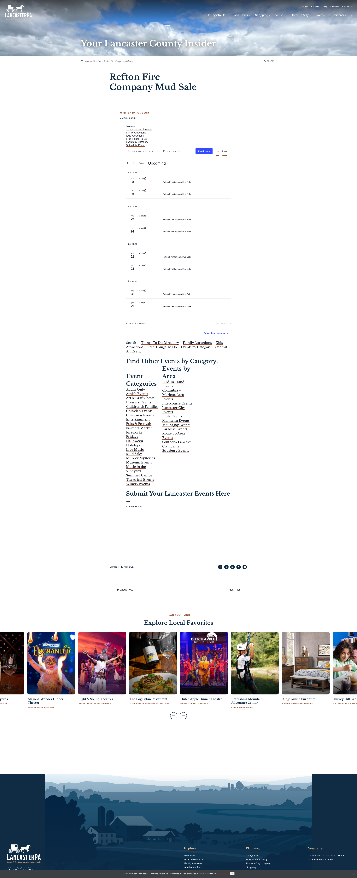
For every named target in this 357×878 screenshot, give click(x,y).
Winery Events (138, 484)
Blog (325, 6)
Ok (232, 874)
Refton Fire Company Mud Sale (177, 182)
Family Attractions (136, 132)
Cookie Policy (223, 874)
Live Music (135, 449)
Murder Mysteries (140, 458)
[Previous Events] (127, 163)
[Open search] (351, 15)
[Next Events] (133, 163)
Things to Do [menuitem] (216, 15)
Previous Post (125, 589)
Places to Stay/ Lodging (258, 863)
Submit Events (134, 506)
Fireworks (134, 432)
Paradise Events (174, 429)
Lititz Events (172, 416)
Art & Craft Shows (140, 398)
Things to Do (252, 855)
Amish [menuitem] (279, 15)
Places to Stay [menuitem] (299, 15)
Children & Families (142, 407)
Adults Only (135, 389)
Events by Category (137, 142)
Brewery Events (138, 402)
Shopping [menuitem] (261, 15)
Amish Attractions (193, 867)
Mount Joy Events (176, 425)
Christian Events (139, 411)
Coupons (315, 6)
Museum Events (139, 462)
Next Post (234, 589)
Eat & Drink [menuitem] (240, 15)
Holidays (133, 445)
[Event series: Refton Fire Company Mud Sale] (145, 178)
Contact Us (347, 6)
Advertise (334, 6)
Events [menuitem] (320, 15)
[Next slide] (183, 715)
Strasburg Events (175, 450)
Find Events (204, 151)
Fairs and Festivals (193, 859)
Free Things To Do (136, 139)
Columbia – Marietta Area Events (173, 395)
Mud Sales (134, 454)
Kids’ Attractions (135, 135)
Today (141, 163)
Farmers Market (139, 428)
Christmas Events (140, 415)
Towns (305, 6)
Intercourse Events (177, 403)
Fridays (132, 437)
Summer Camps (139, 475)
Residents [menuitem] (337, 15)
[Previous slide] (173, 715)
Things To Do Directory (139, 129)
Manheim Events (176, 420)
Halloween (134, 441)
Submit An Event (135, 145)
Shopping (251, 867)
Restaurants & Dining (256, 859)
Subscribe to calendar (214, 333)
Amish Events (137, 394)
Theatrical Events (140, 479)
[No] (353, 874)
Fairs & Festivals (138, 424)
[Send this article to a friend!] (245, 567)
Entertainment (138, 419)
